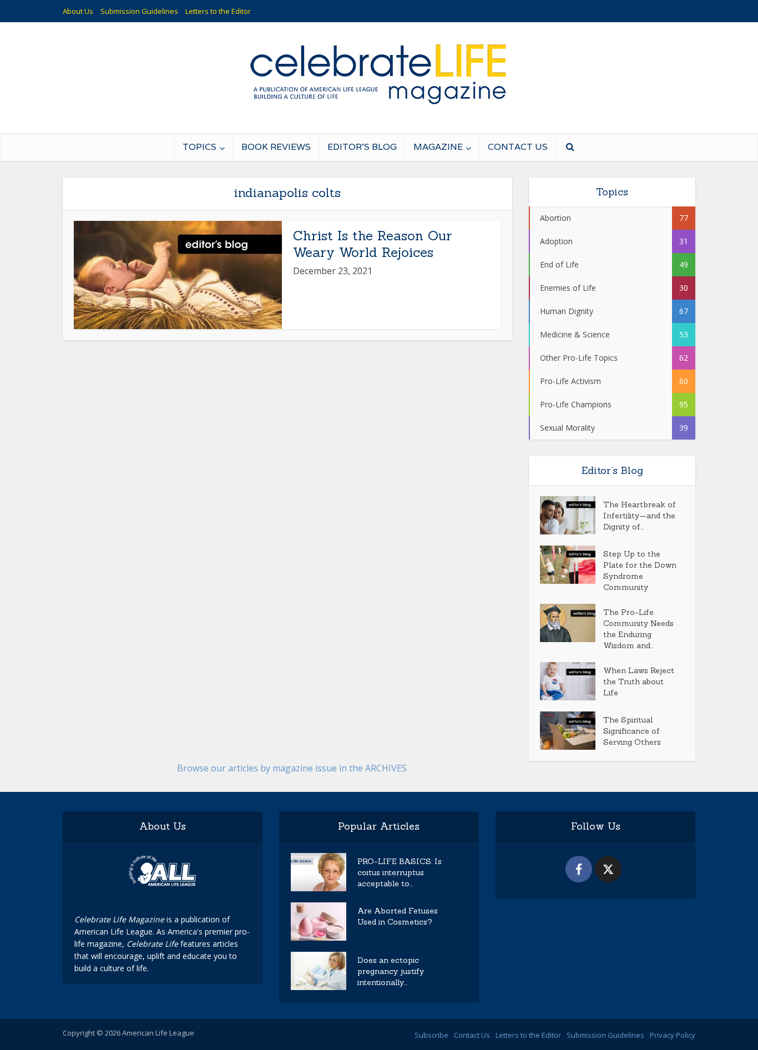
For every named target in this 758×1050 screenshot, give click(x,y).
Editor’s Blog (362, 147)
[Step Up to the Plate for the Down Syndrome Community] (571, 565)
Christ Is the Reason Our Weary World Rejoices (372, 244)
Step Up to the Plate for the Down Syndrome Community (639, 570)
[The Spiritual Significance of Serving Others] (571, 730)
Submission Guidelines (139, 11)
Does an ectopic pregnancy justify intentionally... (390, 971)
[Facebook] (578, 869)
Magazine (438, 147)
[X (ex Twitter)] (608, 869)
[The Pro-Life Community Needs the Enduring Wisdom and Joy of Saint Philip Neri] (571, 623)
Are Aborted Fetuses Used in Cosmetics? (397, 916)
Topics (199, 147)
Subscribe (431, 1035)
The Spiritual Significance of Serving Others (632, 731)
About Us (78, 11)
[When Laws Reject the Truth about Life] (571, 681)
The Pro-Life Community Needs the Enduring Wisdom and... (638, 628)
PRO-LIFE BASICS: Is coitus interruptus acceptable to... (399, 872)
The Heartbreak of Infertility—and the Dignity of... (639, 515)
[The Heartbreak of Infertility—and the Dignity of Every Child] (571, 515)
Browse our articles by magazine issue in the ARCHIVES (292, 768)
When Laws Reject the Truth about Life (638, 681)
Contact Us (518, 147)
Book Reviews (276, 147)
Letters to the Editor (218, 11)
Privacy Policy (672, 1035)
